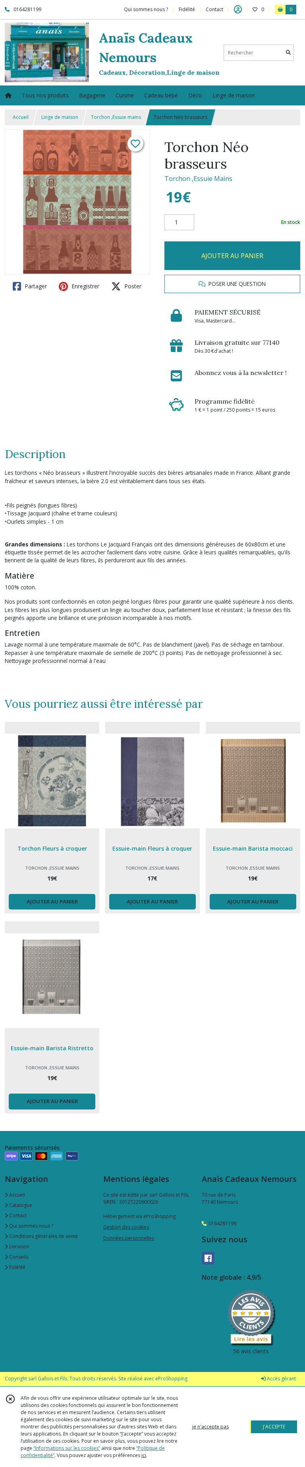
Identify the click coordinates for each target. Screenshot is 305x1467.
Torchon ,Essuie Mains (198, 178)
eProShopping (171, 1378)
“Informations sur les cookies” (66, 1448)
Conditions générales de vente (43, 1236)
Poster (132, 286)
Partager (35, 286)
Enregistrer (84, 286)
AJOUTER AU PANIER (232, 255)
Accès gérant (281, 1378)
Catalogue (20, 1205)
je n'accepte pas (210, 1426)
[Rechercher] (288, 52)
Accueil (21, 117)
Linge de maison (59, 117)
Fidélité (16, 1267)
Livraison (18, 1246)
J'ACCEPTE (274, 1426)
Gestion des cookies (126, 1227)
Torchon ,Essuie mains (116, 117)
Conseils (18, 1256)
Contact (214, 9)
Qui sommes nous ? (30, 1225)
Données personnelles (128, 1238)
